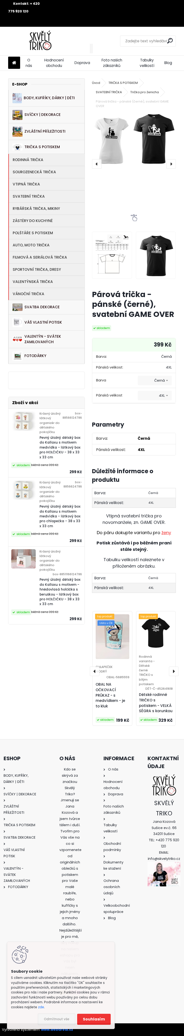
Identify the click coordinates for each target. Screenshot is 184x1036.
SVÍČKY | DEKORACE (42, 114)
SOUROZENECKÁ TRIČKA (34, 171)
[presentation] (97, 164)
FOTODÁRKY (35, 355)
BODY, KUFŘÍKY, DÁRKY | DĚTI (49, 97)
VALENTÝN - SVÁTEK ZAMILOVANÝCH (42, 339)
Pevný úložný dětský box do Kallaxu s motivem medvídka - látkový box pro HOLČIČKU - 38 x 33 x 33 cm (60, 447)
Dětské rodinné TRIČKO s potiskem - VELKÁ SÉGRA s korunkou (155, 702)
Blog (168, 62)
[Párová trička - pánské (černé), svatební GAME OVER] (134, 139)
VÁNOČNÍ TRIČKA (28, 293)
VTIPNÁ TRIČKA (26, 184)
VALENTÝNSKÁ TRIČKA (33, 281)
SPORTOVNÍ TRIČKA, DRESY (37, 269)
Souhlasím (94, 1019)
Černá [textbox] (159, 380)
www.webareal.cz (57, 1029)
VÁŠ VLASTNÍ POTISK (43, 322)
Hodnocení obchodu (54, 63)
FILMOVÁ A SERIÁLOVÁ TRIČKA (40, 257)
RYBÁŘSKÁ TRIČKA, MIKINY (36, 208)
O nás (29, 63)
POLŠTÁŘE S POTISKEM (33, 232)
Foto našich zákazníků (112, 63)
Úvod (96, 83)
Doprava (82, 62)
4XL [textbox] (162, 395)
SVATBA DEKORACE (42, 306)
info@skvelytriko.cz (164, 858)
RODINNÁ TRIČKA (28, 159)
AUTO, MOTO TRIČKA (31, 245)
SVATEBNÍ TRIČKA (29, 196)
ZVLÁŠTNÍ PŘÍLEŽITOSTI (44, 131)
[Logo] (41, 41)
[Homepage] (14, 63)
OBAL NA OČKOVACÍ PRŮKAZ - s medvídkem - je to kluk (110, 695)
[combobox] (155, 380)
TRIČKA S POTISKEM (42, 146)
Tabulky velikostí (147, 63)
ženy (166, 533)
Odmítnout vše (56, 1019)
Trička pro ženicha (144, 92)
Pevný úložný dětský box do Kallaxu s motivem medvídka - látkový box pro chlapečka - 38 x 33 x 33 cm (60, 516)
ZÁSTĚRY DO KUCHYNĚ (33, 220)
